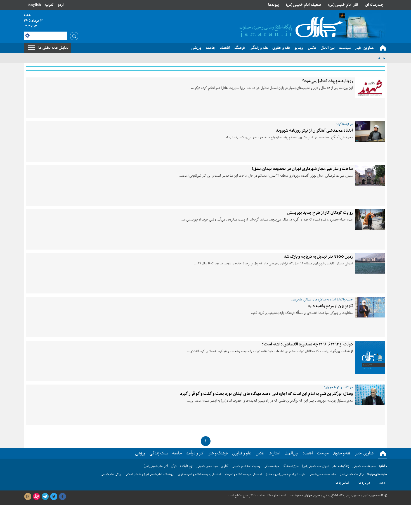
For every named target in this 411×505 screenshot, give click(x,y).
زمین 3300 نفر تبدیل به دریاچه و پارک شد (318, 256)
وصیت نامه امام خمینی (246, 466)
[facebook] (62, 497)
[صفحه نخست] (382, 48)
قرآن (173, 466)
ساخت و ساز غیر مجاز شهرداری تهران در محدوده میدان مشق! (302, 168)
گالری (224, 466)
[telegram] (45, 497)
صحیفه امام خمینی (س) (303, 5)
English (34, 5)
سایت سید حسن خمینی (322, 474)
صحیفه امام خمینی (364, 466)
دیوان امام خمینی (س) (315, 466)
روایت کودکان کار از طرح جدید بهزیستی (320, 212)
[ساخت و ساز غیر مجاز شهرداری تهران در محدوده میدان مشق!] (370, 175)
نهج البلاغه (186, 466)
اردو (60, 5)
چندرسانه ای (374, 5)
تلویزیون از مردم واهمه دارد (330, 306)
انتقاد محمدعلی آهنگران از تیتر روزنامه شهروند (314, 130)
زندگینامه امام (340, 466)
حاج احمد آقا (291, 466)
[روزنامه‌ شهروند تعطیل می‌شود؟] (370, 87)
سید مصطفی (271, 466)
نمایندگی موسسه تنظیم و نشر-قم (243, 474)
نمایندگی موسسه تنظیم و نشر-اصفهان (199, 474)
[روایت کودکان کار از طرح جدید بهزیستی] (370, 219)
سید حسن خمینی (207, 466)
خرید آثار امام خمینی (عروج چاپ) (285, 474)
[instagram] (28, 497)
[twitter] (54, 497)
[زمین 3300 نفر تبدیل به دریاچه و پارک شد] (370, 263)
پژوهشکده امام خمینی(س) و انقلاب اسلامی (149, 474)
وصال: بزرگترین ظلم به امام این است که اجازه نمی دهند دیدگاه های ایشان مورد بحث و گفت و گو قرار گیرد (266, 393)
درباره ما (364, 483)
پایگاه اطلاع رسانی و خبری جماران (324, 495)
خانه (381, 58)
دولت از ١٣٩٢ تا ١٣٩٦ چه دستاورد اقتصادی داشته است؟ (307, 344)
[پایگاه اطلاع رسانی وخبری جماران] (289, 27)
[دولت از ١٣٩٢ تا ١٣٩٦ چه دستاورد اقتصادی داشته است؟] (370, 357)
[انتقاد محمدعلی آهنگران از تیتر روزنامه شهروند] (370, 131)
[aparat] (36, 497)
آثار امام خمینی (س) (343, 5)
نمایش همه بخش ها (53, 47)
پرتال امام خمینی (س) (352, 474)
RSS (382, 483)
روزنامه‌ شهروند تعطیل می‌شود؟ (327, 81)
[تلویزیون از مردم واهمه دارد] (370, 307)
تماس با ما (342, 483)
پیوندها (273, 5)
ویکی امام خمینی (111, 474)
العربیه (49, 5)
